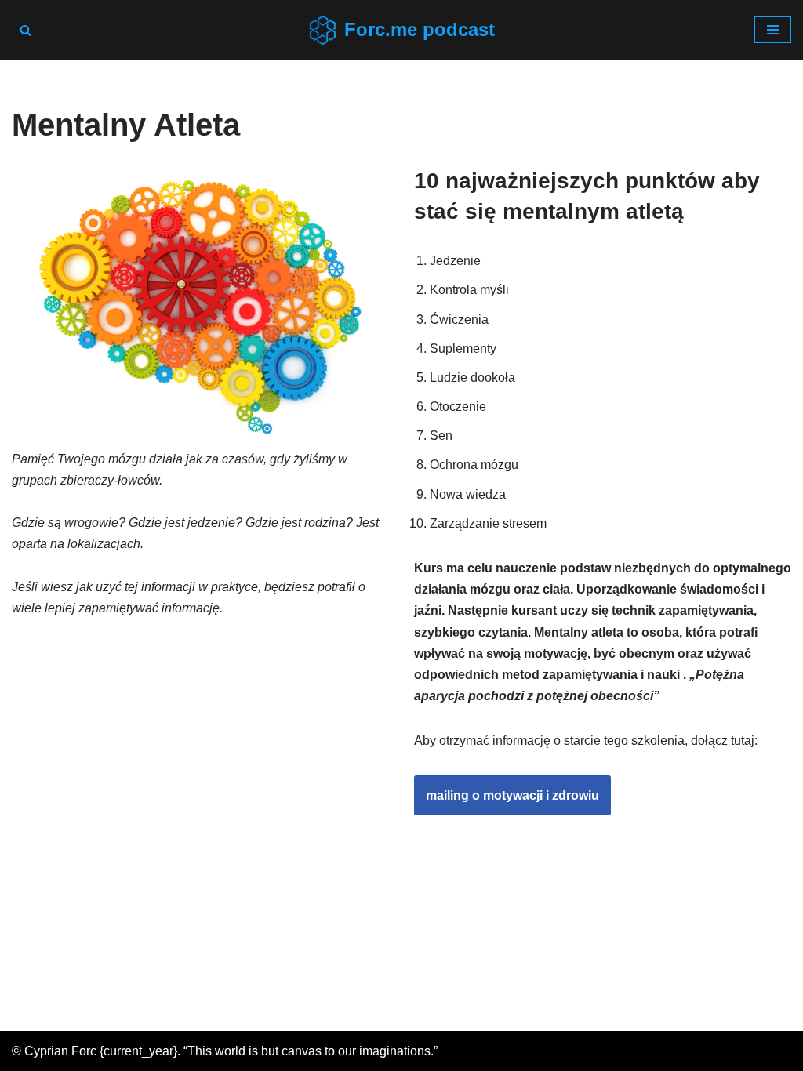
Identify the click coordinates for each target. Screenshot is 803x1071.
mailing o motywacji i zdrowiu (512, 795)
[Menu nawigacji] (772, 29)
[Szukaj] (25, 30)
